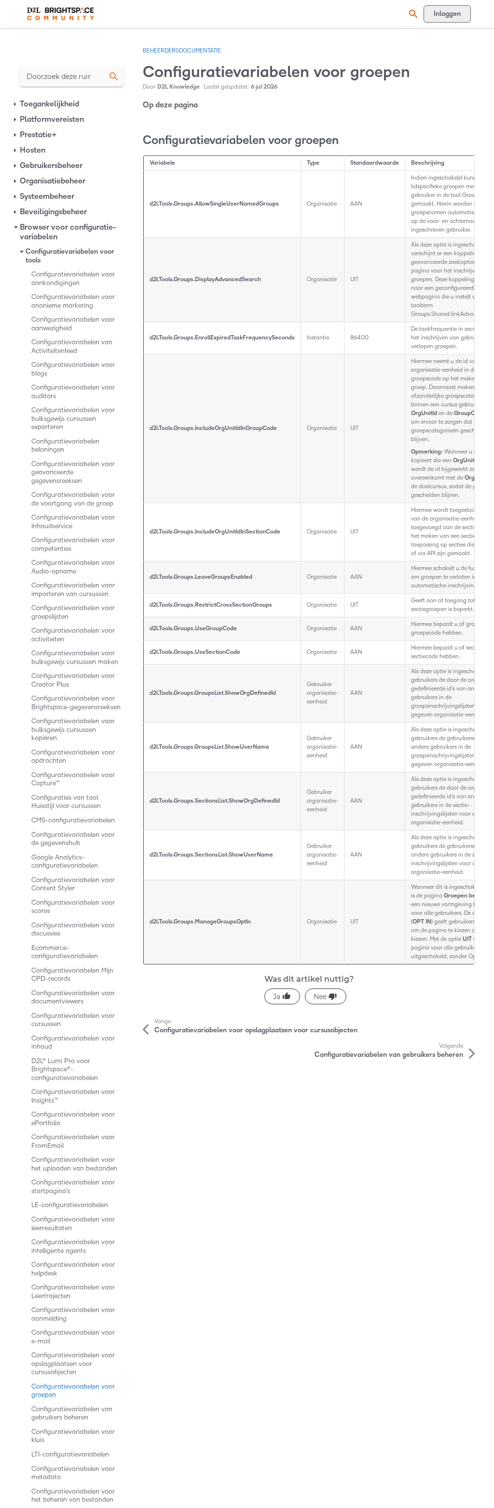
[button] (412, 13)
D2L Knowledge (178, 87)
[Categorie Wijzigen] (16, 104)
